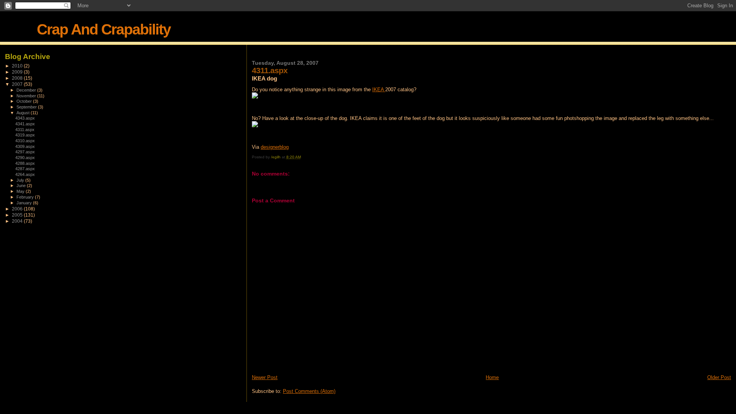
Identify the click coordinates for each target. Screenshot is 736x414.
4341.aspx (25, 124)
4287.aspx (25, 168)
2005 (18, 214)
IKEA (378, 89)
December (26, 90)
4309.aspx (25, 146)
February (25, 197)
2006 (18, 208)
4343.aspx (25, 118)
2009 (18, 71)
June (21, 185)
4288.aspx (25, 163)
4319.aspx (25, 135)
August (23, 112)
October (24, 101)
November (26, 96)
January (24, 202)
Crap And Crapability (104, 29)
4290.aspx (25, 157)
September (27, 107)
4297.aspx (25, 152)
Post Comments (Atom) (309, 391)
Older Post (719, 377)
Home (492, 377)
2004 (18, 221)
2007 (18, 84)
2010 (18, 65)
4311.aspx (24, 129)
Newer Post (265, 377)
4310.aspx (25, 140)
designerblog (275, 147)
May (21, 191)
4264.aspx (25, 174)
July (20, 180)
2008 (18, 78)
